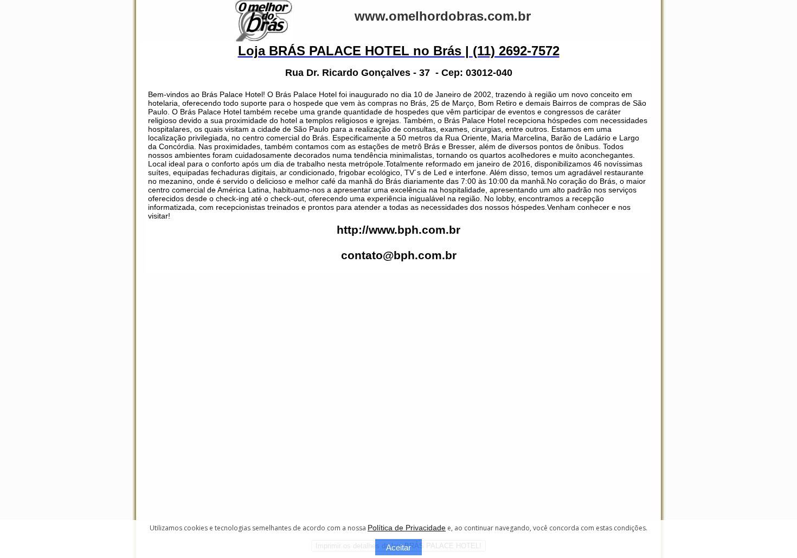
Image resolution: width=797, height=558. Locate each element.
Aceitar (398, 547)
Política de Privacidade (407, 527)
